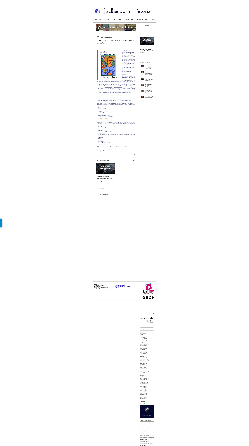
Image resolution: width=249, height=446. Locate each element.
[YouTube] (140, 403)
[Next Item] (152, 41)
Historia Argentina (143, 431)
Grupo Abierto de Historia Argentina (122, 286)
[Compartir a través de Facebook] (97, 150)
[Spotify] (144, 403)
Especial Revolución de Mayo (145, 426)
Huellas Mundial (151, 437)
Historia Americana (149, 429)
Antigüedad (142, 422)
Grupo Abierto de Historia (120, 285)
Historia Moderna (150, 435)
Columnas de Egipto (149, 422)
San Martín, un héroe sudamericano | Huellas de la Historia (104, 177)
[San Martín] (105, 168)
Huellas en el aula (143, 439)
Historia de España (143, 437)
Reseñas (151, 443)
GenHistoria (142, 429)
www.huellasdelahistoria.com (99, 289)
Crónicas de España (143, 424)
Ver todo (133, 160)
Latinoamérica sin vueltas (145, 441)
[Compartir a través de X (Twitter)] (100, 150)
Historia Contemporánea (144, 433)
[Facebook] (146, 403)
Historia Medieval (143, 435)
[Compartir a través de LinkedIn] (104, 150)
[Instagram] (142, 403)
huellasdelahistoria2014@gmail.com (101, 287)
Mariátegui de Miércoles (144, 443)
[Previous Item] (142, 41)
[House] (153, 297)
